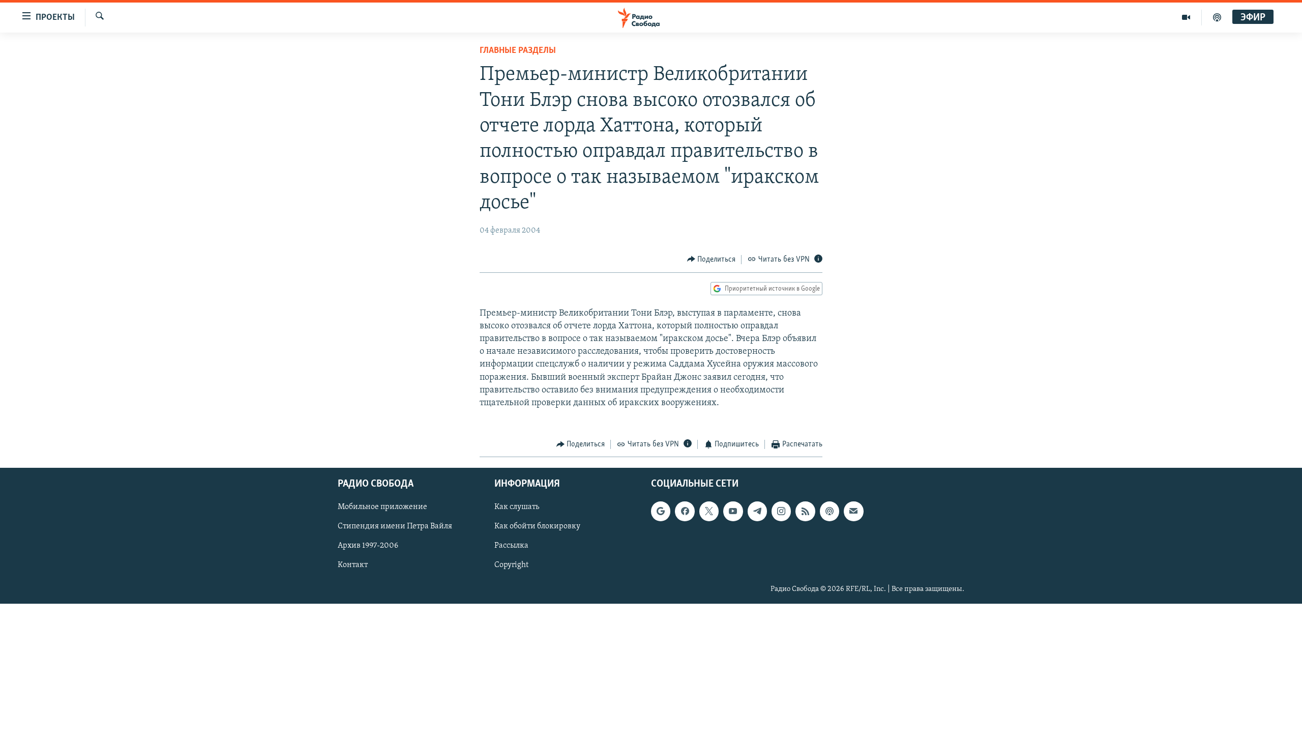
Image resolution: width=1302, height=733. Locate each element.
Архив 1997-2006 (368, 546)
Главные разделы (518, 50)
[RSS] (805, 511)
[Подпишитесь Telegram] (757, 511)
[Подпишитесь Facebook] (684, 511)
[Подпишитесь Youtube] (733, 511)
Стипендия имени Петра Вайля (395, 526)
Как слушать (516, 507)
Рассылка (511, 546)
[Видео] (1186, 17)
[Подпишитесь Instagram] (781, 511)
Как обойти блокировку (537, 526)
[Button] (711, 259)
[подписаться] (853, 511)
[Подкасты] (829, 511)
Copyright (511, 565)
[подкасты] (1217, 17)
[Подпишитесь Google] (660, 511)
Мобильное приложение (382, 507)
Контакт (353, 565)
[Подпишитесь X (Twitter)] (709, 511)
